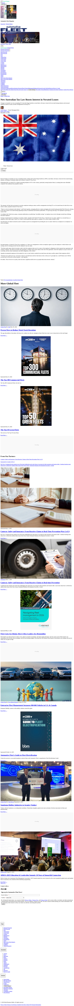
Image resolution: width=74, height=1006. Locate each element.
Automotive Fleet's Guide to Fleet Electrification (19, 755)
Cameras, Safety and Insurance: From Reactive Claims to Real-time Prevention (30, 583)
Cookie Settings (32, 89)
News (5, 88)
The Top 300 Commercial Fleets (12, 380)
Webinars (35, 88)
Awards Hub (45, 88)
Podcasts (40, 88)
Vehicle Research (4, 85)
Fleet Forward (4, 52)
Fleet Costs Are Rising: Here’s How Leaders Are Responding (23, 634)
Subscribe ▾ (3, 4)
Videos (14, 1)
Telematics (3, 80)
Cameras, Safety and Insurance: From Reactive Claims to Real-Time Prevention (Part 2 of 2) (35, 531)
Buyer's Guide (56, 88)
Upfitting (3, 83)
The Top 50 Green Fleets (10, 430)
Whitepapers (30, 88)
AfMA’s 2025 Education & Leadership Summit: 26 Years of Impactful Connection (31, 875)
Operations (3, 70)
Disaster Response (5, 49)
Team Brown (17, 89)
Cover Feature (6, 1)
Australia (8, 280)
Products (20, 88)
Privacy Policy (4, 1004)
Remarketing (3, 72)
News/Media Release (13, 702)
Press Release (70, 89)
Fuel (2, 54)
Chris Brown (11, 802)
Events (21, 89)
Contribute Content (62, 89)
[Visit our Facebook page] (1, 889)
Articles (11, 1)
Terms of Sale (16, 1004)
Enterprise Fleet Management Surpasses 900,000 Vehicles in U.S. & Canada (29, 705)
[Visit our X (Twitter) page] (4, 889)
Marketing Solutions (49, 89)
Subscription (3, 89)
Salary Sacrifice (13, 280)
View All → (3, 883)
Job (48, 88)
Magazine (9, 88)
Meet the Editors (10, 89)
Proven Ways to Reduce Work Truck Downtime (18, 330)
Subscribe (3, 24)
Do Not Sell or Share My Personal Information (30, 1004)
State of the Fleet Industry (6, 78)
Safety (2, 75)
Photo (23, 88)
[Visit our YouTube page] (5, 889)
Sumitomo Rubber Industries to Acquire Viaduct (19, 805)
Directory (51, 88)
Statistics (16, 88)
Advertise (56, 89)
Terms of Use (10, 1004)
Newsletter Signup (40, 89)
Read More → (4, 335)
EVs (5, 280)
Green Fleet (3, 59)
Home (2, 96)
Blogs (12, 88)
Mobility (2, 67)
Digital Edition (9, 24)
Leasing (2, 62)
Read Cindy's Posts (5, 111)
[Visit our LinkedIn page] (2, 889)
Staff (9, 327)
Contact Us (25, 89)
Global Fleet (3, 57)
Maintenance (3, 65)
